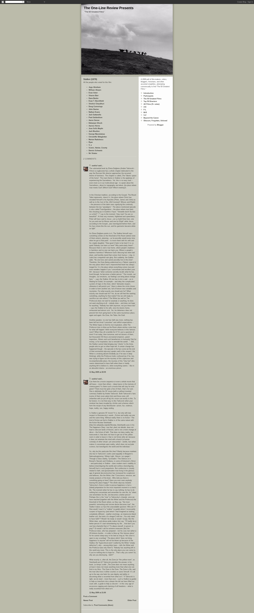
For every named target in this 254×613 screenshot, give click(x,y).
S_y (90, 145)
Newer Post (88, 600)
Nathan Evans (94, 112)
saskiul (94, 166)
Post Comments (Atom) (103, 605)
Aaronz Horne (94, 126)
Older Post (132, 600)
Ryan (91, 142)
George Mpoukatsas (97, 134)
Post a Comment (90, 596)
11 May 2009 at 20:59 (97, 372)
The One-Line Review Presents (108, 8)
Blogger (160, 125)
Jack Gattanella (95, 115)
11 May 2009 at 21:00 (97, 593)
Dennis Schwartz (95, 150)
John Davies (94, 109)
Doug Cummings (96, 106)
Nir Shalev (93, 153)
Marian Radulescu (96, 140)
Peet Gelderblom (95, 117)
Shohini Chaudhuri (96, 104)
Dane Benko (93, 98)
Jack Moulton (94, 131)
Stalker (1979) (90, 79)
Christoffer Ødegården (98, 137)
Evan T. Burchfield (96, 101)
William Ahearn (95, 90)
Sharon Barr (94, 96)
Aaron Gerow (94, 120)
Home (110, 600)
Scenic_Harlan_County (98, 148)
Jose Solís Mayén (96, 128)
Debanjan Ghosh (95, 123)
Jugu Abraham (95, 87)
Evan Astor (93, 93)
